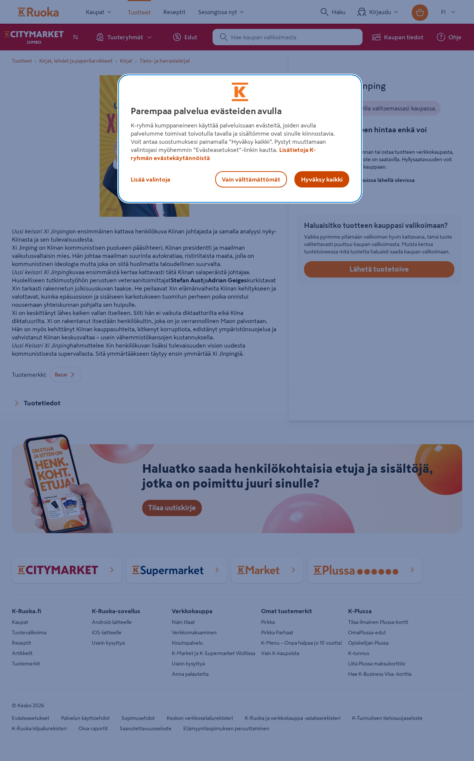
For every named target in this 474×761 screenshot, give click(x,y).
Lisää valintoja (150, 179)
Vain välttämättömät (251, 179)
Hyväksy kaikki (322, 179)
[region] (240, 138)
